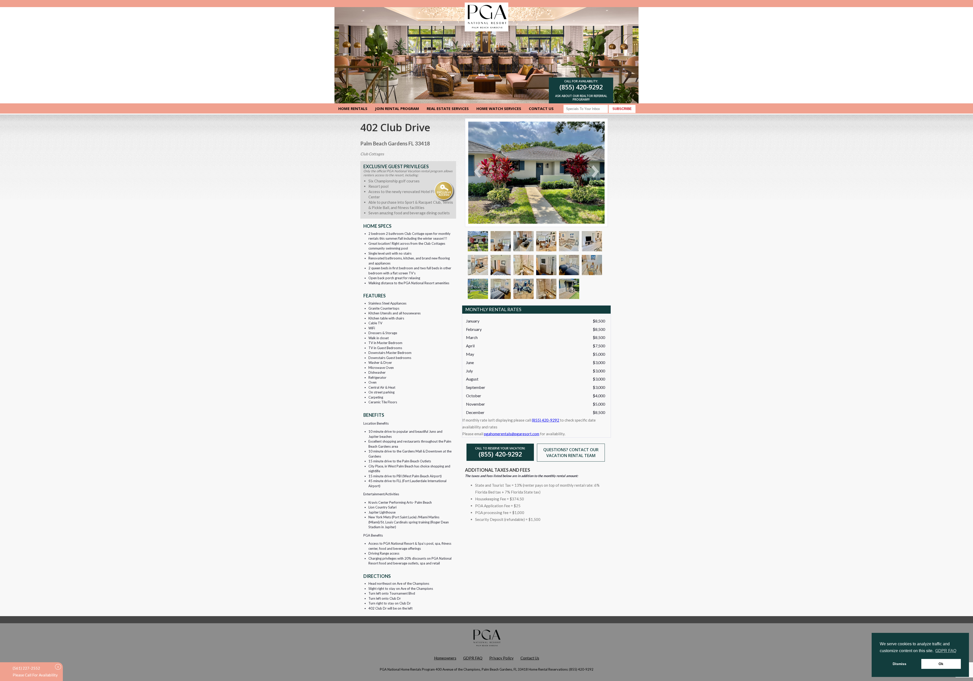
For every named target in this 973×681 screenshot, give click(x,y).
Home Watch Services (498, 108)
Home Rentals (352, 108)
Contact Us (541, 108)
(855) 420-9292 (581, 87)
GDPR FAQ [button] (945, 651)
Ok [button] (941, 664)
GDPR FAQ (472, 658)
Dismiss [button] (899, 664)
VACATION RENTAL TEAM (570, 455)
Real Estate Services (448, 108)
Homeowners (445, 658)
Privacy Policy (501, 658)
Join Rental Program (397, 108)
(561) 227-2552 (26, 668)
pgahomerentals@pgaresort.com (511, 433)
